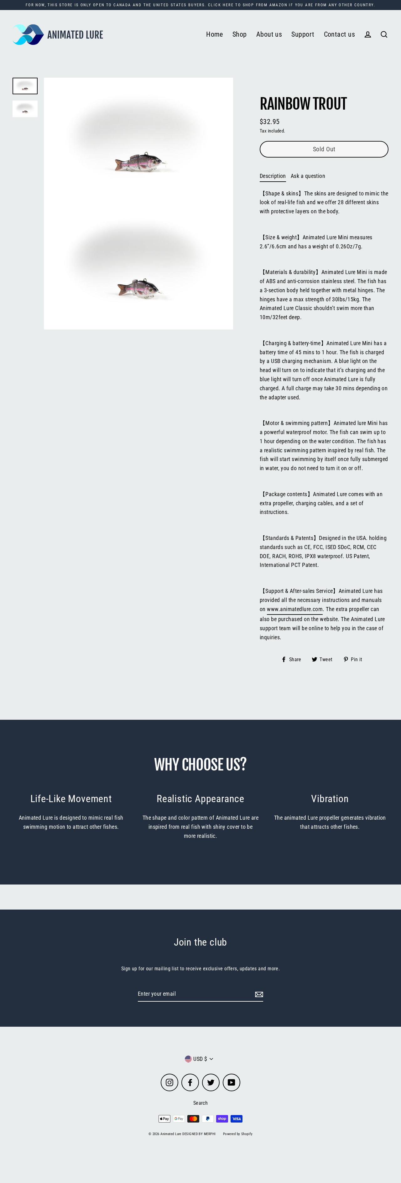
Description (273, 176)
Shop (239, 34)
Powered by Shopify (238, 1134)
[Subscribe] (258, 994)
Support (302, 34)
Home (214, 34)
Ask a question (308, 176)
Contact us (339, 34)
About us (269, 34)
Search (200, 1103)
